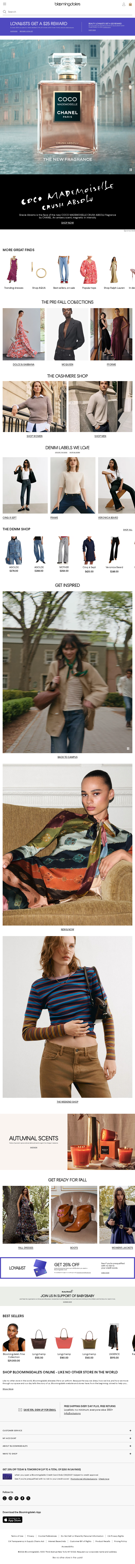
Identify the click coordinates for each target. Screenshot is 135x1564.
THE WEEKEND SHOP (67, 1102)
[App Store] (12, 1519)
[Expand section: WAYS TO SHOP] (67, 1454)
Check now (104, 1479)
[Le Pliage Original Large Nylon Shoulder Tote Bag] (64, 1337)
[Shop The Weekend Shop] (67, 1017)
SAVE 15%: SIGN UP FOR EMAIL (40, 1410)
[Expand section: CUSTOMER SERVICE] (67, 1430)
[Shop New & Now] (67, 845)
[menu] (5, 4)
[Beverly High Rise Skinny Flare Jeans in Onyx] (114, 550)
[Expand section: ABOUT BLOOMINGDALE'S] (67, 1446)
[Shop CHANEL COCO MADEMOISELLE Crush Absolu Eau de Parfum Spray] (67, 107)
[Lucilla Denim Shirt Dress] (89, 550)
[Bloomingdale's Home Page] (67, 4)
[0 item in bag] (130, 4)
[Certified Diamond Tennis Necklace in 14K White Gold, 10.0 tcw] (14, 1337)
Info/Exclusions (72, 1413)
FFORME (111, 364)
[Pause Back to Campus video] (127, 748)
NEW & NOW (67, 929)
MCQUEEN (67, 364)
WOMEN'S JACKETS (122, 1247)
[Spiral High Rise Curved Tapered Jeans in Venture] (39, 550)
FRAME (54, 517)
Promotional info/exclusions (84, 1479)
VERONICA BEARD (108, 517)
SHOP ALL (127, 530)
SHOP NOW (67, 223)
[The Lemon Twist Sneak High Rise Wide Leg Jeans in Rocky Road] (64, 550)
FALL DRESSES (25, 1247)
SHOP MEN (100, 436)
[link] (14, 569)
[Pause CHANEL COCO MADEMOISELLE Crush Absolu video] (131, 170)
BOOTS (74, 1247)
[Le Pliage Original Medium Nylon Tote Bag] (89, 1337)
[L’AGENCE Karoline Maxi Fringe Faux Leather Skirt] (114, 1337)
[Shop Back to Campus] (67, 672)
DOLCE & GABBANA (23, 364)
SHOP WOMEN (34, 436)
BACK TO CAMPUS (68, 757)
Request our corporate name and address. (97, 1552)
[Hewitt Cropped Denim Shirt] (14, 550)
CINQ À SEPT (9, 517)
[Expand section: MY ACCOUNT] (67, 1438)
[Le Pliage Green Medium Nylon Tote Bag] (39, 1337)
